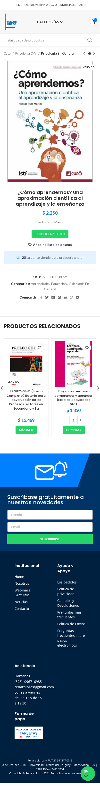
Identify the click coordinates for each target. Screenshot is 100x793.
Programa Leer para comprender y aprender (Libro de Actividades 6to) (73, 397)
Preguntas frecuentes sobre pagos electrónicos (71, 637)
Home (19, 576)
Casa (7, 53)
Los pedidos (67, 582)
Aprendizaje (40, 284)
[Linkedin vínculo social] (65, 297)
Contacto (22, 608)
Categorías (48, 22)
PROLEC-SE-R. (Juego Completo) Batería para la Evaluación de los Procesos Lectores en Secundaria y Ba (26, 400)
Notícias (21, 601)
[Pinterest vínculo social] (59, 297)
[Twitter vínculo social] (47, 297)
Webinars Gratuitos (22, 592)
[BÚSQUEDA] (90, 40)
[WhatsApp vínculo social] (71, 297)
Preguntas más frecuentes (69, 614)
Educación (59, 284)
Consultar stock (50, 234)
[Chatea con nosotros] (88, 773)
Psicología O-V (26, 53)
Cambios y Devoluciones (68, 603)
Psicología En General (58, 53)
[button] (74, 430)
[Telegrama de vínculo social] (77, 297)
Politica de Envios (71, 624)
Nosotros (22, 583)
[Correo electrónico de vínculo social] (53, 297)
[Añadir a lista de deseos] (39, 347)
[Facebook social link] (41, 297)
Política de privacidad (66, 591)
